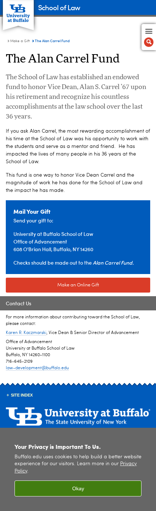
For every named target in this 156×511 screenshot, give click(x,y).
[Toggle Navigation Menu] (148, 37)
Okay (78, 488)
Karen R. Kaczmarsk (25, 333)
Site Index (22, 395)
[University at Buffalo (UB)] (18, 11)
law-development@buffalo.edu (37, 368)
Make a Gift (20, 41)
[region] (78, 469)
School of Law (59, 7)
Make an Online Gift (78, 285)
